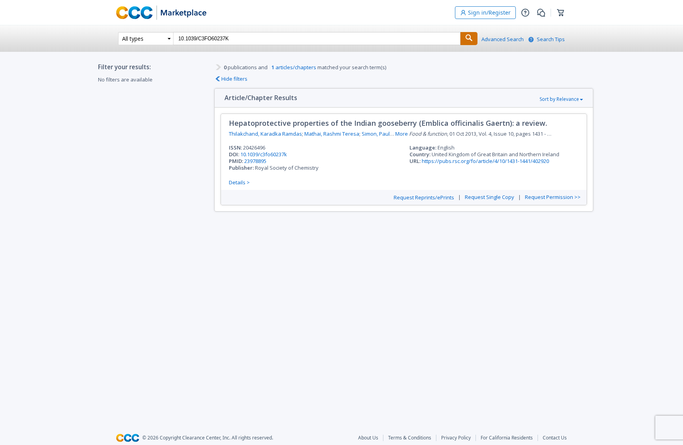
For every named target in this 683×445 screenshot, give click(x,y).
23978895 (255, 161)
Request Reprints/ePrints (424, 197)
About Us (368, 438)
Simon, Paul (376, 133)
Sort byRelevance (559, 99)
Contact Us (555, 438)
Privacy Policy (456, 438)
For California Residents (507, 438)
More (401, 134)
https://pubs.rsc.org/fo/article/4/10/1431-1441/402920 (485, 161)
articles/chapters (294, 67)
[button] (525, 12)
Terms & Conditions (409, 438)
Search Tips (551, 39)
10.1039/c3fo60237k (263, 154)
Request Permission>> (553, 197)
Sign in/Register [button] (489, 12)
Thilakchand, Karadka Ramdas (265, 133)
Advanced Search (502, 39)
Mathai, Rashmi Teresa (331, 133)
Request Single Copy (489, 197)
